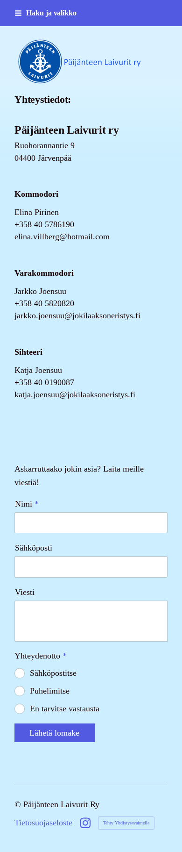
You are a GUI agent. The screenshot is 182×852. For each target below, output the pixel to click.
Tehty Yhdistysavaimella (126, 822)
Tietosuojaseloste (43, 822)
